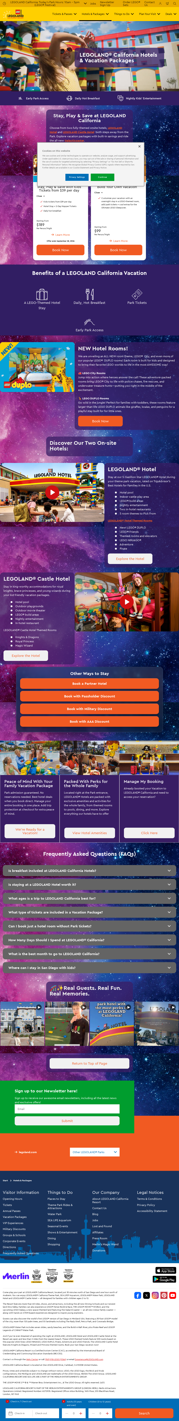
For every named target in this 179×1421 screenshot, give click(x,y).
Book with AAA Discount (89, 721)
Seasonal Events (58, 1226)
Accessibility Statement (152, 1211)
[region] (90, 164)
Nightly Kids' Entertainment (143, 98)
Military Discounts (14, 1229)
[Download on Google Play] (164, 1279)
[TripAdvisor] (68, 1275)
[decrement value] (66, 1413)
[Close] (139, 146)
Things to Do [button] (122, 14)
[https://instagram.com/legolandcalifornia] (155, 1295)
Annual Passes (11, 1211)
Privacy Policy (146, 1205)
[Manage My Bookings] (160, 3)
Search (144, 1413)
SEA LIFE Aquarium (59, 1220)
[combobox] (95, 1152)
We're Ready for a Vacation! (30, 831)
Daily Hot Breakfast (87, 98)
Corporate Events (14, 1241)
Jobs (93, 3)
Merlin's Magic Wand (105, 1244)
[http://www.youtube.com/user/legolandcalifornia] (172, 1295)
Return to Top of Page (89, 1063)
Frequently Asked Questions (21, 1253)
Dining (52, 1238)
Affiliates (97, 1232)
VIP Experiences (13, 1223)
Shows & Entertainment (62, 1232)
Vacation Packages (15, 1217)
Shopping (54, 1244)
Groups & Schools (14, 1235)
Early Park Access (37, 98)
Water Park (55, 1214)
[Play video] (52, 492)
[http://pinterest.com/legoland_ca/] (163, 1295)
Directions (9, 1247)
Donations (98, 1250)
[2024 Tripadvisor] (52, 1275)
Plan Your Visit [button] (147, 14)
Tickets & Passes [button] (62, 14)
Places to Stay (56, 1199)
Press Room (99, 1238)
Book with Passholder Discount (89, 696)
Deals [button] (169, 14)
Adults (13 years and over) (74, 1403)
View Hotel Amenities (89, 833)
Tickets (7, 1205)
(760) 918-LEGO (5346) (55, 1359)
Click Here (149, 833)
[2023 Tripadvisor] (36, 1275)
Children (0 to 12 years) (99, 1401)
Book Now (118, 250)
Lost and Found (102, 1226)
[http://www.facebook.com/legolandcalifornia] (137, 1295)
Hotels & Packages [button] (93, 14)
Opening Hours (12, 1199)
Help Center (32, 1359)
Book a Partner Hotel (89, 683)
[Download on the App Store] (165, 1270)
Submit (67, 1121)
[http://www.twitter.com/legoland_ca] (146, 1295)
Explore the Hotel (130, 558)
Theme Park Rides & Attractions (60, 1206)
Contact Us (99, 1208)
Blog (95, 1214)
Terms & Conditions (149, 1199)
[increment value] (81, 1413)
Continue (102, 177)
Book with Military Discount (89, 709)
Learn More (22, 1023)
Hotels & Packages (22, 1180)
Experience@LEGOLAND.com (89, 1359)
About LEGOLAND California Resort (110, 1200)
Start (5, 1180)
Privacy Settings (77, 177)
